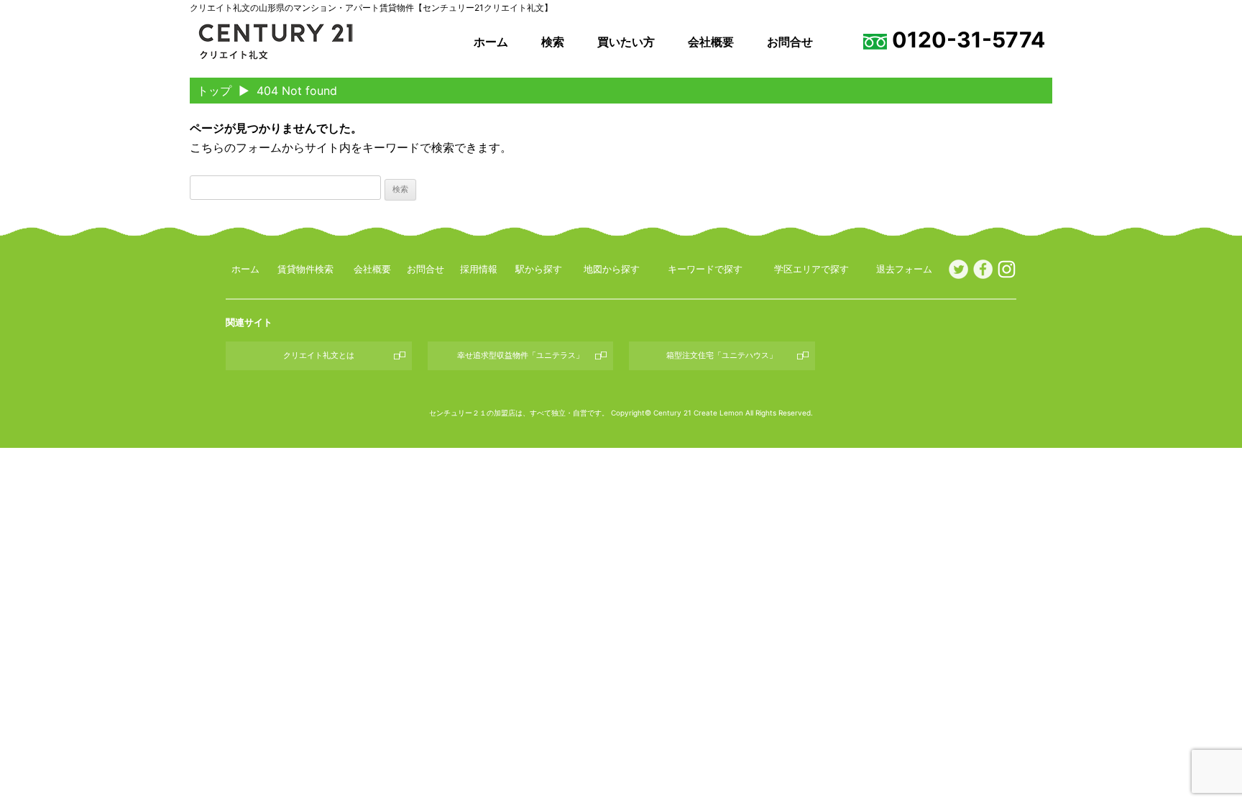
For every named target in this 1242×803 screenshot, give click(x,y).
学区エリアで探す (811, 269)
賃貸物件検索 (305, 269)
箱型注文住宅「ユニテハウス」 (721, 355)
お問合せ (790, 41)
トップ (214, 90)
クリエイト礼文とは (318, 355)
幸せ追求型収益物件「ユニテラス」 (520, 355)
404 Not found (297, 90)
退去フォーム (904, 269)
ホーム (491, 41)
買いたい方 (626, 41)
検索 (552, 41)
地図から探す (612, 269)
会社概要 (711, 41)
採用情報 (478, 269)
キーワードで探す (705, 269)
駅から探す (538, 269)
